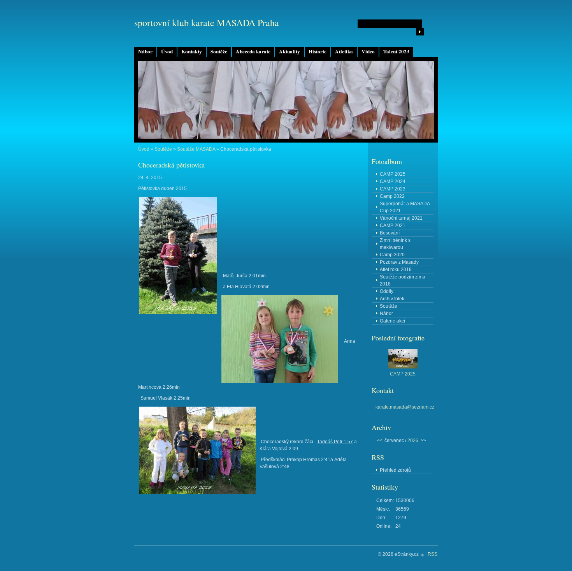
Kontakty (191, 51)
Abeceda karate (253, 51)
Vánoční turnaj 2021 (401, 218)
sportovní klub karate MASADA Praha (206, 22)
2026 (412, 440)
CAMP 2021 (392, 225)
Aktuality (289, 51)
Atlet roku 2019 (396, 269)
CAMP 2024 (392, 181)
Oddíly (386, 291)
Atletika (344, 51)
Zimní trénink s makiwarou (395, 244)
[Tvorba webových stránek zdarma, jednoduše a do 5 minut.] (422, 555)
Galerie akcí (392, 321)
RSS (432, 554)
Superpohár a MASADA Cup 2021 (405, 207)
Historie (317, 51)
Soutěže (219, 51)
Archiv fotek (392, 298)
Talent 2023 (396, 51)
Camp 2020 (392, 254)
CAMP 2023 (392, 189)
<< (379, 440)
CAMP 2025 (392, 174)
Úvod (167, 51)
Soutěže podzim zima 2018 (402, 280)
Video (368, 51)
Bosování (390, 233)
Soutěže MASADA (196, 149)
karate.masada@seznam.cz (404, 407)
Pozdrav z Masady (399, 262)
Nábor (145, 51)
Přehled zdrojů (395, 470)
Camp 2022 (392, 196)
